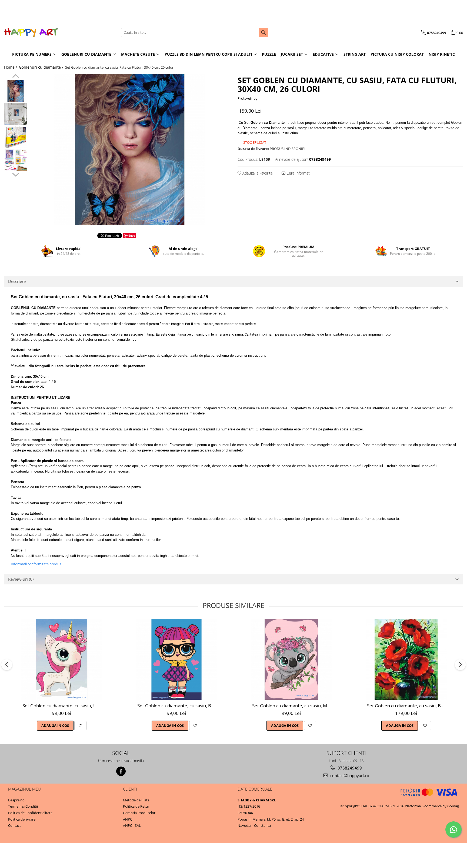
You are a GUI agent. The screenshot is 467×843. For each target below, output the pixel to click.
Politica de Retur (136, 806)
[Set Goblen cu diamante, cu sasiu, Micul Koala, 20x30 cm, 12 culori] (291, 659)
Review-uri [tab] (21, 579)
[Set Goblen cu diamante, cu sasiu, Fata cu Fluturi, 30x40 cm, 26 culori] (129, 149)
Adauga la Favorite (257, 173)
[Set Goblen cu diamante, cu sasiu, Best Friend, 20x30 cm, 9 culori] (176, 659)
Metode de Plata (136, 800)
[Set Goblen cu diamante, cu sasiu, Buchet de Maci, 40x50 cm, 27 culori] (406, 659)
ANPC (127, 819)
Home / (11, 67)
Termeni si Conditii (23, 806)
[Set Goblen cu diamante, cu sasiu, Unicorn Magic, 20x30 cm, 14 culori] (61, 659)
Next (15, 174)
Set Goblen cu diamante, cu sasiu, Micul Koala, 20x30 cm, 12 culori (292, 705)
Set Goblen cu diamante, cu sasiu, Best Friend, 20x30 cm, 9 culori (177, 705)
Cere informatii (298, 173)
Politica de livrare (21, 819)
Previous (15, 76)
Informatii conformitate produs (36, 563)
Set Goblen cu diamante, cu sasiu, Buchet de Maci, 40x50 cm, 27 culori (407, 705)
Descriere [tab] (17, 281)
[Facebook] (121, 771)
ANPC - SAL (132, 825)
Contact (14, 825)
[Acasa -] (31, 32)
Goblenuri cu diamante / (41, 67)
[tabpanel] (129, 149)
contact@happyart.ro (349, 775)
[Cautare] (263, 32)
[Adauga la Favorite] (80, 725)
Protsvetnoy (248, 98)
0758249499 (349, 768)
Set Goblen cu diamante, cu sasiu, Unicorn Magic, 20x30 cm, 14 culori (62, 705)
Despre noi (16, 800)
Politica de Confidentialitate (30, 812)
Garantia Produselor (139, 812)
